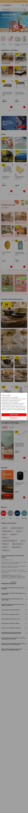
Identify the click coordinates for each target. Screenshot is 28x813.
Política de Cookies (20, 409)
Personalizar (13, 418)
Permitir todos (14, 414)
